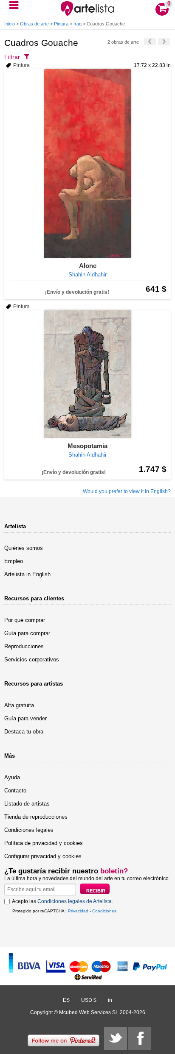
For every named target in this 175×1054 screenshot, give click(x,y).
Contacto (15, 790)
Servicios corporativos (31, 659)
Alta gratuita (19, 705)
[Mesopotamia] (87, 374)
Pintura (61, 23)
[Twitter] (115, 1038)
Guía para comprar (27, 633)
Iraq (77, 23)
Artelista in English (27, 574)
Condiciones (104, 911)
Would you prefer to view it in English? (127, 491)
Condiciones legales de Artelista (74, 901)
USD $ (88, 1000)
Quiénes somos (23, 548)
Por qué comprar (24, 620)
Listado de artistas (27, 803)
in (110, 1000)
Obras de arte (34, 23)
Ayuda (12, 777)
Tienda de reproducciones (36, 817)
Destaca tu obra (23, 731)
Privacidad (78, 911)
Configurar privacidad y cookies (43, 856)
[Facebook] (139, 1038)
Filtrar (12, 56)
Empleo (13, 561)
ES (66, 1000)
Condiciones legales (29, 830)
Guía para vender (25, 718)
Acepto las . (62, 901)
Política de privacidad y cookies (43, 843)
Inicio (9, 23)
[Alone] (87, 163)
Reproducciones (24, 646)
